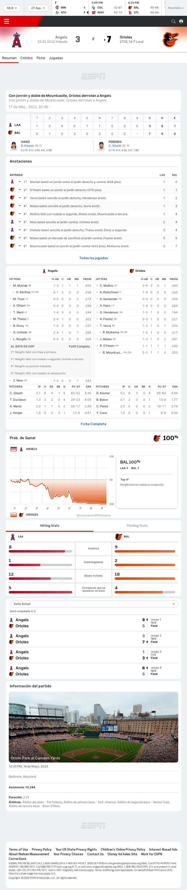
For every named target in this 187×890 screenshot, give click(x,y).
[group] (93, 598)
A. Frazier (106, 294)
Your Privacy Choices (68, 830)
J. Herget (16, 388)
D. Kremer (103, 369)
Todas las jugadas (93, 234)
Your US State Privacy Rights (76, 825)
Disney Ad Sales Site (122, 830)
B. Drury (18, 301)
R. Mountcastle (112, 328)
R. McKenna (111, 308)
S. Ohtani (19, 281)
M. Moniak (20, 261)
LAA (18, 100)
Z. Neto (18, 356)
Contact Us (95, 830)
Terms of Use (18, 825)
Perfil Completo (79, 322)
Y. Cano (101, 388)
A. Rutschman (109, 268)
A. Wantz (16, 382)
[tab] (50, 501)
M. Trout (18, 274)
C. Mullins (106, 261)
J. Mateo (106, 315)
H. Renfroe (23, 268)
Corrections (17, 834)
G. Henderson (109, 288)
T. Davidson (18, 375)
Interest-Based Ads (163, 825)
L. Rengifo (20, 315)
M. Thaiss (19, 294)
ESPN (25, 21)
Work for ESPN (151, 830)
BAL (17, 108)
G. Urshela (20, 308)
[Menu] (6, 21)
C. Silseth (16, 369)
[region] (106, 101)
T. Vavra (105, 301)
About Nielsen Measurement (29, 830)
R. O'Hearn (107, 321)
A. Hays (105, 281)
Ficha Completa (93, 399)
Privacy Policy (42, 825)
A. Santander (108, 274)
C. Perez (102, 382)
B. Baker (102, 375)
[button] (174, 21)
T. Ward (18, 288)
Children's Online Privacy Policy (123, 825)
